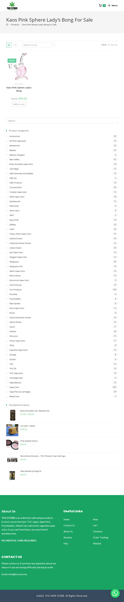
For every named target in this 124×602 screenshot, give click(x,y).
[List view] (15, 45)
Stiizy (12, 345)
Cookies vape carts (18, 192)
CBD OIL (13, 178)
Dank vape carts (17, 196)
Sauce (12, 326)
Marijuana (14, 261)
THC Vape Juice (16, 373)
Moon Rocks (15, 275)
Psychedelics (15, 298)
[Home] (7, 24)
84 (112, 45)
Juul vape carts (16, 252)
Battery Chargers (17, 155)
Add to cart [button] (19, 104)
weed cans (15, 396)
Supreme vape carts (19, 350)
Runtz (12, 312)
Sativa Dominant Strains (20, 317)
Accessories (19, 84)
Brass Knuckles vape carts (21, 164)
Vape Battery (15, 382)
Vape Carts (14, 387)
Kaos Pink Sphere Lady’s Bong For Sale (39, 24)
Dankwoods (15, 201)
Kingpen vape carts (18, 257)
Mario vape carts (17, 271)
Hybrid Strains (16, 238)
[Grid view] (8, 45)
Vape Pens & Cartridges (20, 391)
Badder (13, 150)
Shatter (13, 331)
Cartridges (14, 168)
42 (109, 45)
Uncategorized (16, 377)
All (116, 45)
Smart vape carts (17, 340)
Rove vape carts (17, 308)
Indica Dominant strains (20, 243)
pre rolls (13, 294)
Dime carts (14, 210)
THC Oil (13, 368)
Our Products (16, 289)
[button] (115, 593)
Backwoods (15, 145)
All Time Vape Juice (18, 141)
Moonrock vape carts (19, 280)
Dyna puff (14, 220)
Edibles (13, 224)
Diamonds (14, 206)
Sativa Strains (16, 322)
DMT (12, 215)
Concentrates (16, 187)
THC (11, 364)
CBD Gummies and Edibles (21, 173)
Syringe (13, 354)
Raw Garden (15, 303)
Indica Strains (16, 247)
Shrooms (14, 336)
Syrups (13, 359)
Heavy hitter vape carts (20, 233)
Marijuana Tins (16, 266)
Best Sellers (15, 159)
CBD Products (16, 182)
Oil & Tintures (16, 285)
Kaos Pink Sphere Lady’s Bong (19, 89)
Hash (12, 229)
